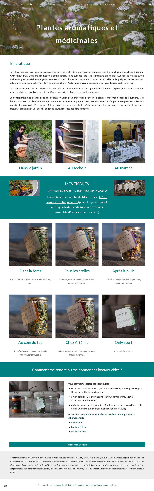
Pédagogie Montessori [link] (59, 4)
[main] (77, 27)
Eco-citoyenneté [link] (83, 4)
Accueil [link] (40, 4)
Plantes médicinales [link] (106, 4)
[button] (150, 4)
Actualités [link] (125, 4)
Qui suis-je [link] (140, 4)
